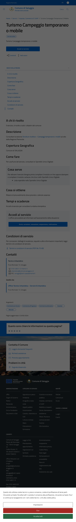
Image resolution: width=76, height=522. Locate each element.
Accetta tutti (38, 516)
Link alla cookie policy (48, 497)
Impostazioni (38, 504)
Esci (38, 510)
